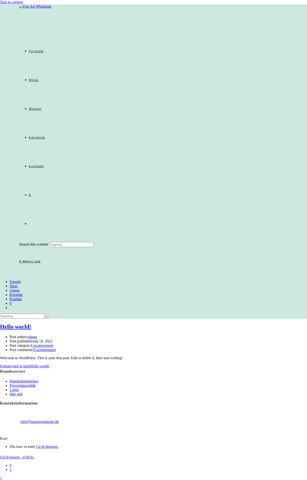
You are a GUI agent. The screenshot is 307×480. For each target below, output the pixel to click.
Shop (14, 286)
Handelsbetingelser (24, 381)
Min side (16, 394)
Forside (15, 282)
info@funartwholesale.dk (39, 422)
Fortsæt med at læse (24, 366)
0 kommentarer (44, 350)
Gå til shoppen (47, 447)
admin (32, 337)
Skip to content (11, 2)
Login (14, 390)
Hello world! (15, 327)
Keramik (16, 295)
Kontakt (16, 299)
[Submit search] (47, 317)
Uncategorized (42, 345)
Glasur (15, 290)
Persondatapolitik (23, 385)
